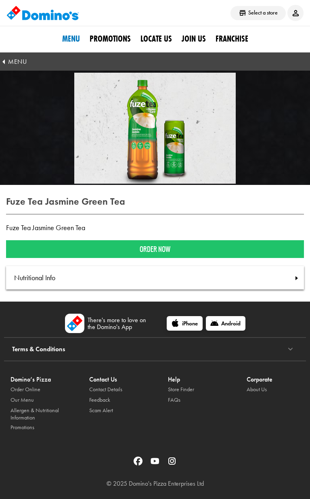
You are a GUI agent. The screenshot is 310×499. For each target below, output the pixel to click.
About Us (257, 389)
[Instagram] (172, 464)
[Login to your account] (295, 13)
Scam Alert (101, 410)
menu (71, 39)
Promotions (110, 39)
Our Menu (22, 399)
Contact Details (105, 389)
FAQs (174, 399)
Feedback (99, 399)
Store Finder (181, 389)
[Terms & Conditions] (290, 349)
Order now (155, 249)
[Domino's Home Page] (42, 13)
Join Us (194, 39)
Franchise (232, 39)
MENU (17, 61)
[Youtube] (155, 464)
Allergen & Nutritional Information (34, 414)
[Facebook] (138, 464)
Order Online (25, 389)
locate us (156, 39)
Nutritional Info (34, 277)
